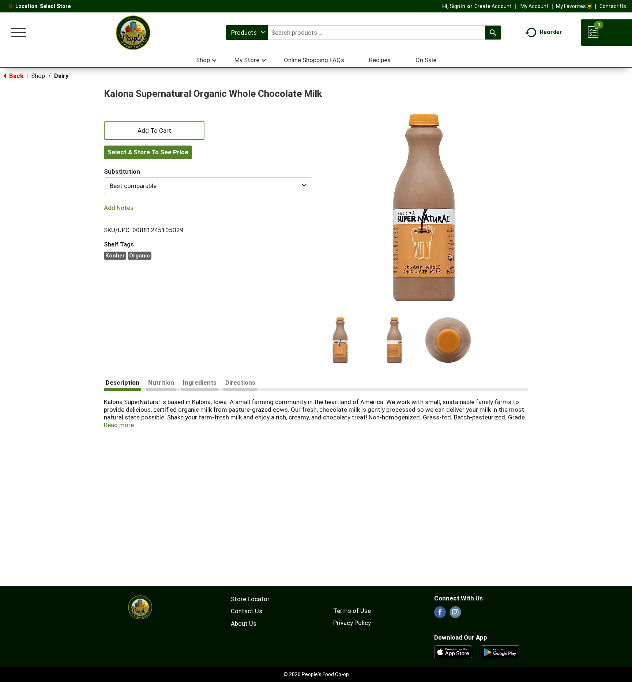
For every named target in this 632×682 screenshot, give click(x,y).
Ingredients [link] (200, 382)
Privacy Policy (352, 622)
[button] (340, 340)
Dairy (61, 75)
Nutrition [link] (161, 382)
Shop (38, 75)
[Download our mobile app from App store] (453, 651)
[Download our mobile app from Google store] (500, 651)
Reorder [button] (551, 32)
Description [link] (122, 382)
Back (15, 75)
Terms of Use (352, 610)
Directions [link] (240, 382)
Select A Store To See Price (148, 152)
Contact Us (612, 6)
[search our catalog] (493, 32)
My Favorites (571, 6)
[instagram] (455, 614)
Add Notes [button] (118, 207)
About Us (243, 623)
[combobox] (247, 32)
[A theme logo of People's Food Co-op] (132, 32)
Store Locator (250, 599)
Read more (119, 425)
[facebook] (440, 614)
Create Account (493, 6)
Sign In (457, 6)
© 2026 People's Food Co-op (316, 674)
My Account (534, 6)
